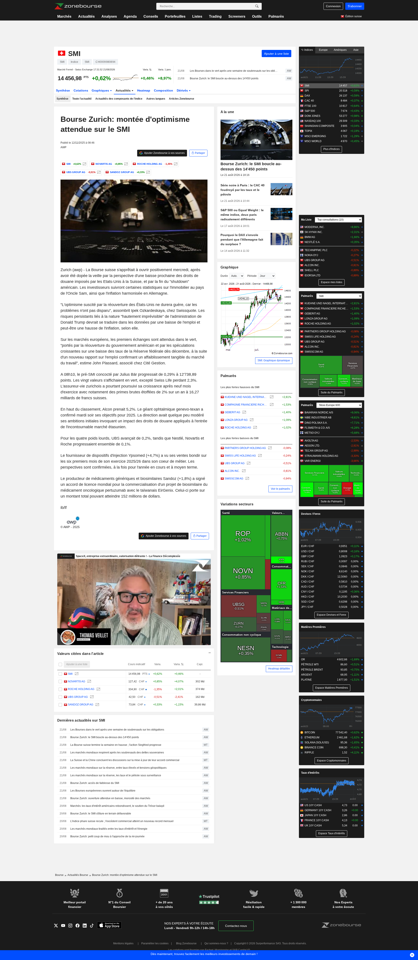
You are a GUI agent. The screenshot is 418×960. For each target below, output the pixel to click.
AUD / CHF (307, 586)
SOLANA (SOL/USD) (317, 742)
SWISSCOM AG (234, 478)
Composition (163, 90)
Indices (308, 49)
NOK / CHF (307, 571)
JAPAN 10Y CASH (315, 815)
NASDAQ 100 (313, 120)
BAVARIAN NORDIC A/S (319, 412)
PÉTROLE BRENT (312, 669)
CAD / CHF (307, 581)
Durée (224, 275)
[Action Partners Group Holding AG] (269, 448)
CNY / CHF (307, 591)
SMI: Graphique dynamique (274, 360)
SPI (307, 90)
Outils (257, 16)
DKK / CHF (307, 576)
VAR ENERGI (312, 460)
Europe (323, 49)
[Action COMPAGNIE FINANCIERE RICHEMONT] (271, 405)
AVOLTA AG (311, 440)
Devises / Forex (310, 513)
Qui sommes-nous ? (216, 943)
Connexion (333, 6)
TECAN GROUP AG (316, 450)
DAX (307, 95)
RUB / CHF (307, 561)
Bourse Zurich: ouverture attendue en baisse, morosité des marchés (110, 798)
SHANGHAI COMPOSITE (319, 125)
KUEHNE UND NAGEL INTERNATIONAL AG (246, 397)
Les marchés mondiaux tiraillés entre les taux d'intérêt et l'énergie (108, 828)
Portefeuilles (175, 16)
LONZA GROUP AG (236, 419)
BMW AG (310, 237)
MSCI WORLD (313, 141)
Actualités (86, 16)
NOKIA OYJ (311, 255)
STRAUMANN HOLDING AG (321, 455)
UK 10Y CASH (313, 825)
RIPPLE (309, 752)
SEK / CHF (307, 566)
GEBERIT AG (232, 412)
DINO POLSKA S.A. (316, 422)
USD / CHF (307, 551)
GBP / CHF (307, 556)
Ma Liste (306, 219)
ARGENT (306, 674)
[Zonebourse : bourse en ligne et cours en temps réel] (78, 6)
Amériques (340, 49)
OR (303, 659)
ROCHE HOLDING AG (81, 689)
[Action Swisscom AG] (246, 478)
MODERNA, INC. (315, 227)
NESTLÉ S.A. (312, 242)
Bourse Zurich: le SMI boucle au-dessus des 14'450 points (224, 78)
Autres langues (155, 98)
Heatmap (143, 90)
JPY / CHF (307, 606)
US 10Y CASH (313, 805)
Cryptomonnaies (311, 700)
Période (252, 275)
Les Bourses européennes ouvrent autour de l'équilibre (102, 790)
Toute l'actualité (82, 98)
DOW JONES (312, 115)
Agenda (130, 16)
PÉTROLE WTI (310, 664)
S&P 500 (310, 110)
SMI (70, 673)
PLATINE (306, 679)
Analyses (109, 16)
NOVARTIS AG (76, 681)
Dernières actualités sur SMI (81, 720)
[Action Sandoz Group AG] (147, 172)
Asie (356, 49)
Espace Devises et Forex (331, 614)
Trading (215, 16)
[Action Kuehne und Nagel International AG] (271, 397)
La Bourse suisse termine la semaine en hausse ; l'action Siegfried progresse (115, 744)
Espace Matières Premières (331, 687)
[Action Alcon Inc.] (243, 471)
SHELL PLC (312, 270)
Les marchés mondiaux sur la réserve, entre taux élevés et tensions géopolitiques (118, 767)
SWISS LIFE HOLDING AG (240, 455)
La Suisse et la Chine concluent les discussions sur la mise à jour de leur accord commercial (124, 760)
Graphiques (101, 90)
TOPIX (308, 131)
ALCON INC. (232, 470)
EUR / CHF (307, 546)
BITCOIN (310, 732)
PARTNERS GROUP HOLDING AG (245, 448)
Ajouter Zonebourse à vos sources (164, 153)
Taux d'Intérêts (310, 772)
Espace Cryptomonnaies (331, 760)
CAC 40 (309, 100)
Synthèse (63, 90)
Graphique (230, 267)
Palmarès (276, 16)
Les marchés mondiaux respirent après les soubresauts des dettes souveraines (117, 752)
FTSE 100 (310, 105)
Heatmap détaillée (279, 668)
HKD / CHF (307, 596)
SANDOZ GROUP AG (80, 704)
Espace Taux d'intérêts (331, 833)
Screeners (236, 16)
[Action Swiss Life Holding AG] (259, 456)
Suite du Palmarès (331, 392)
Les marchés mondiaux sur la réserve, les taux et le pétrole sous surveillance (115, 775)
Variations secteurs (237, 504)
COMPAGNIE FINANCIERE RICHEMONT (246, 404)
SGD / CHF (307, 601)
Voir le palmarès (280, 488)
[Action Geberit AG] (243, 412)
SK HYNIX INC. (314, 232)
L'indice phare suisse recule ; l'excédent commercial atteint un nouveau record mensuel (122, 821)
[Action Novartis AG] (125, 164)
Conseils (150, 16)
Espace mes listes (331, 282)
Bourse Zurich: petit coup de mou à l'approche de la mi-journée (107, 836)
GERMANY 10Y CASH (318, 810)
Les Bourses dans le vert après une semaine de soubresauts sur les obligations (234, 70)
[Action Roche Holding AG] (175, 164)
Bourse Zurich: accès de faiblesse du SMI (94, 783)
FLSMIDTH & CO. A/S (317, 427)
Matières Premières (313, 627)
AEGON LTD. (312, 445)
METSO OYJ (312, 432)
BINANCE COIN (314, 747)
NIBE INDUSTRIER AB (318, 417)
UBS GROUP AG (78, 696)
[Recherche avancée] (257, 6)
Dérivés (183, 90)
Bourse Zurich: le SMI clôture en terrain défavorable (100, 813)
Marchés (64, 16)
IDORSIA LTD (312, 275)
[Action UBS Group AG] (98, 172)
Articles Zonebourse (181, 98)
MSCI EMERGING (315, 136)
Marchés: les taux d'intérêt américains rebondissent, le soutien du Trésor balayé (117, 805)
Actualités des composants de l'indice (118, 98)
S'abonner (355, 6)
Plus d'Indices (331, 149)
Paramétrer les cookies (155, 943)
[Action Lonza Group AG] (251, 420)
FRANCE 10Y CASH (317, 820)
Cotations (81, 90)
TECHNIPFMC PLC (316, 250)
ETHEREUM (312, 737)
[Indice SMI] (84, 164)
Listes (197, 16)
